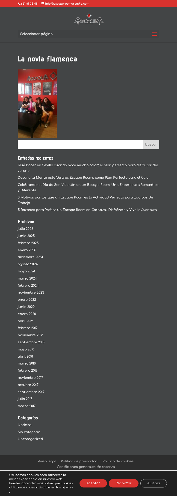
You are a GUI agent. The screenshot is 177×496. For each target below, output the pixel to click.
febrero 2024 (28, 285)
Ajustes (153, 483)
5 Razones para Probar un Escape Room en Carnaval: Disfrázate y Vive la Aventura (87, 210)
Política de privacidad (79, 461)
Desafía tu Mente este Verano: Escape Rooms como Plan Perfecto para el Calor (84, 177)
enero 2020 (27, 314)
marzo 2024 (27, 278)
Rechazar (124, 483)
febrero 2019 (28, 328)
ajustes (67, 487)
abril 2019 (25, 321)
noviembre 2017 (30, 377)
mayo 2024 (26, 271)
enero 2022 (27, 299)
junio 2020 (26, 307)
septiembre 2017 (31, 392)
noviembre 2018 (30, 335)
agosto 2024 (28, 264)
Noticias (25, 425)
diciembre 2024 (30, 257)
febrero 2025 (28, 243)
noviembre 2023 (31, 292)
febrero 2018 (28, 370)
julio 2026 (25, 228)
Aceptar (93, 483)
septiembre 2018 (31, 342)
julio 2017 (25, 399)
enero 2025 (27, 250)
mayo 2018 (26, 349)
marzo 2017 (27, 406)
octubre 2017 (28, 385)
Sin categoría (29, 432)
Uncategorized (30, 439)
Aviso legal (47, 461)
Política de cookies (118, 461)
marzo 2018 (27, 363)
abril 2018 (25, 356)
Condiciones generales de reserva (86, 467)
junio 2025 (26, 236)
